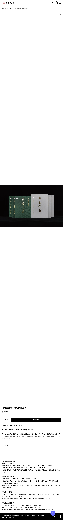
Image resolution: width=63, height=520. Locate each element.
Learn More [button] (11, 517)
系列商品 (9, 8)
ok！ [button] (55, 516)
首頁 (3, 8)
